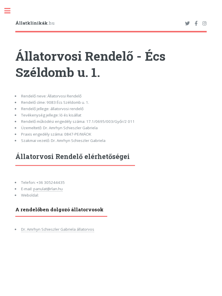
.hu (35, 23)
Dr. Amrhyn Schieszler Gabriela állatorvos (57, 229)
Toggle (10, 11)
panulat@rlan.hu (48, 188)
